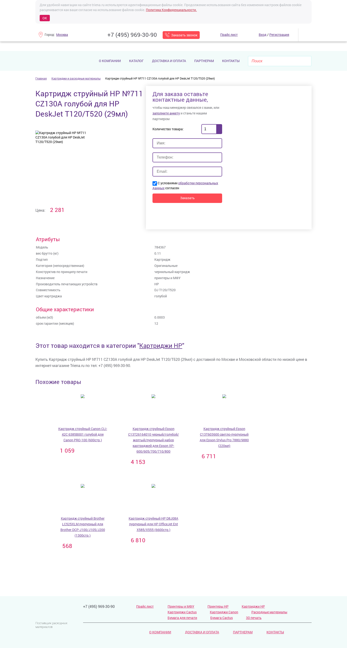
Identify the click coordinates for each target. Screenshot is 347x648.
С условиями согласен (185, 185)
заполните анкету (166, 113)
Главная (41, 78)
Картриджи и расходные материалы (76, 78)
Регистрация (279, 34)
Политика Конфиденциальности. (171, 10)
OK (44, 18)
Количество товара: (168, 129)
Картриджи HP (160, 345)
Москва (62, 34)
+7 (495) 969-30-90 (132, 34)
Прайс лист (145, 606)
